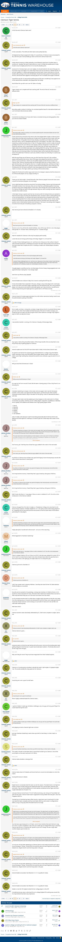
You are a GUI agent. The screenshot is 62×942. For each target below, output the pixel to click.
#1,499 (59, 851)
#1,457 (59, 127)
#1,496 (59, 782)
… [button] (8, 24)
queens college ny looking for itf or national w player (21, 925)
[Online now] (6, 48)
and (17, 302)
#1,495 (59, 769)
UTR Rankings (9, 911)
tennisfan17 (55, 916)
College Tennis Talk (22, 907)
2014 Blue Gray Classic (12, 920)
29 (12, 24)
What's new (14, 11)
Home (57, 937)
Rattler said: (15, 377)
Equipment (34, 11)
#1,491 (59, 716)
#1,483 (59, 610)
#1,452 (59, 42)
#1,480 (59, 562)
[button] (18, 11)
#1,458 (59, 177)
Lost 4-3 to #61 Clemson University (15, 906)
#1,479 (59, 546)
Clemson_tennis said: (18, 130)
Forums (5, 11)
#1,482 (59, 589)
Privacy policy (49, 937)
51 (23, 24)
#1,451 (59, 27)
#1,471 (59, 388)
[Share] (56, 28)
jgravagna (7, 926)
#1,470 (59, 374)
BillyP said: (15, 103)
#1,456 (59, 114)
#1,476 (59, 504)
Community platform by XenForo (31, 940)
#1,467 (59, 332)
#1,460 (59, 220)
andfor (56, 911)
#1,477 (59, 517)
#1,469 (59, 361)
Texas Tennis (8, 912)
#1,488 (59, 677)
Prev (3, 24)
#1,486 (59, 652)
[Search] (59, 11)
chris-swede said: (17, 719)
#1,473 (59, 448)
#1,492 (59, 730)
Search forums (10, 14)
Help (54, 937)
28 (10, 24)
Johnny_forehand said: (18, 451)
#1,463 (59, 278)
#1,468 (59, 347)
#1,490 (59, 703)
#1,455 (59, 99)
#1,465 (59, 306)
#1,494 (59, 756)
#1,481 (59, 575)
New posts (3, 14)
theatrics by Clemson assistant (14, 915)
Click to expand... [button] (36, 440)
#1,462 (59, 250)
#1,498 (59, 832)
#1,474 (59, 462)
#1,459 (59, 207)
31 (17, 24)
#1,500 (59, 870)
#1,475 (59, 491)
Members (23, 11)
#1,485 (59, 635)
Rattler (56, 921)
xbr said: (15, 638)
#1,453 (59, 60)
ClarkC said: (15, 335)
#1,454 (59, 87)
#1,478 (59, 533)
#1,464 (59, 293)
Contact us (33, 937)
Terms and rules (40, 937)
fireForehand (8, 917)
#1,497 (59, 806)
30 (14, 24)
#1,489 (59, 690)
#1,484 (59, 623)
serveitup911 (8, 907)
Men (42, 11)
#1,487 (59, 664)
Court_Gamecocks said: (18, 45)
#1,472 (59, 425)
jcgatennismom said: (17, 835)
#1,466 (59, 319)
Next (27, 24)
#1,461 (59, 233)
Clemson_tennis (5, 22)
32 (19, 24)
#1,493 (59, 743)
